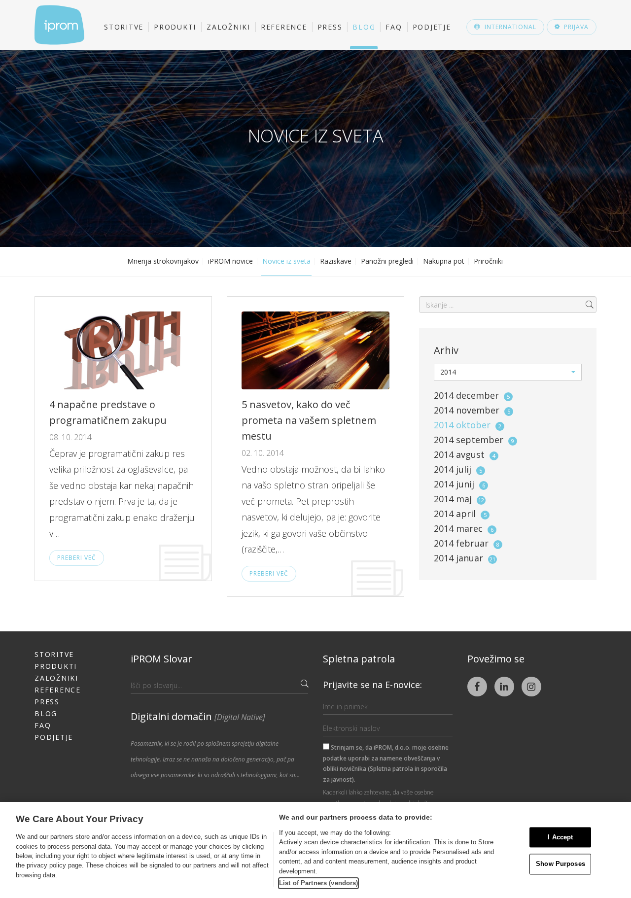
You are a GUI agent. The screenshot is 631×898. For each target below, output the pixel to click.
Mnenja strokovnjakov (163, 261)
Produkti (175, 27)
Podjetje (432, 27)
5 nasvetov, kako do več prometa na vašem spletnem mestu (309, 420)
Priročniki (488, 261)
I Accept (560, 837)
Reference (284, 27)
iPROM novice (230, 261)
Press (330, 27)
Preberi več (76, 557)
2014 (472, 395)
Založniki (228, 27)
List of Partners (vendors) (318, 883)
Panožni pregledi (387, 261)
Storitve (123, 27)
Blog (363, 27)
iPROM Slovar (161, 658)
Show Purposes (560, 864)
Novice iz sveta (286, 261)
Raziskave (335, 261)
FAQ (394, 27)
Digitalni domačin (198, 716)
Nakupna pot (443, 261)
